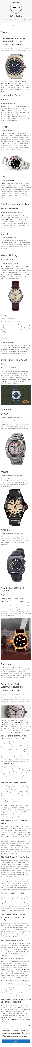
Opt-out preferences (9, 1045)
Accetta (16, 1041)
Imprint (25, 1045)
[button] (29, 1025)
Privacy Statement (19, 1045)
